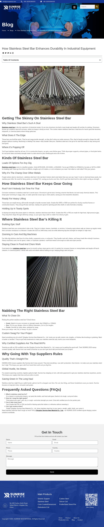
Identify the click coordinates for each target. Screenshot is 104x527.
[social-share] (3, 53)
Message (9, 456)
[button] (100, 60)
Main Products (45, 494)
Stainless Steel (43, 501)
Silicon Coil (63, 501)
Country (55, 448)
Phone (8, 448)
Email (54, 439)
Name (8, 439)
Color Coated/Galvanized (47, 504)
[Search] (97, 7)
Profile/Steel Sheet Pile (67, 504)
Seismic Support (44, 499)
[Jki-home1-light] (5, 506)
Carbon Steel (64, 499)
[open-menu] (74, 7)
